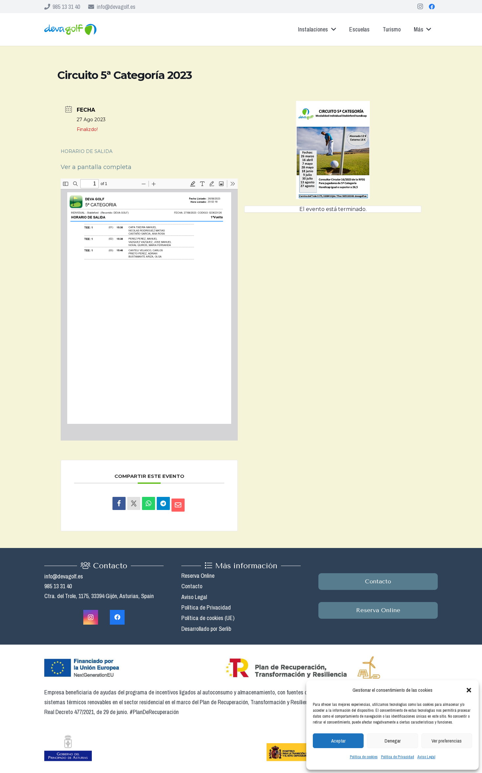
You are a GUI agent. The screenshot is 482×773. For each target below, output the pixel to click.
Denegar (393, 740)
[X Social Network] (133, 503)
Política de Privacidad (397, 757)
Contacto (191, 586)
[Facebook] (432, 6)
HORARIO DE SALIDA (87, 151)
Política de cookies (364, 757)
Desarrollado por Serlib (206, 629)
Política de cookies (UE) (207, 618)
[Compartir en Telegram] (163, 503)
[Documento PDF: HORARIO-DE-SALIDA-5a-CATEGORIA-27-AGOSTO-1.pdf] (149, 310)
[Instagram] (420, 6)
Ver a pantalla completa (96, 167)
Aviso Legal (426, 757)
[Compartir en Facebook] (119, 503)
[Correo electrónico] (178, 505)
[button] (469, 690)
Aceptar (338, 740)
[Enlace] (70, 29)
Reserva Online (197, 576)
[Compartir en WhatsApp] (148, 503)
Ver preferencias (447, 740)
